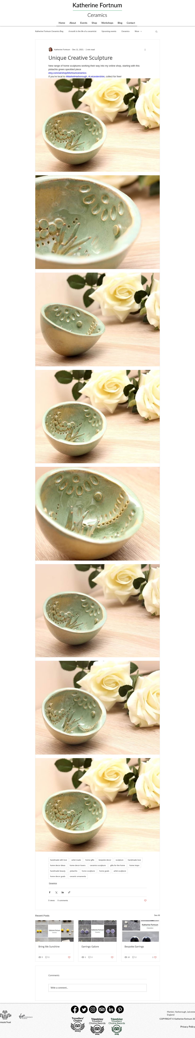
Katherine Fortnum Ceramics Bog (49, 31)
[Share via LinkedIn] (62, 892)
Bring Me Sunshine (49, 946)
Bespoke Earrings (134, 946)
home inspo (134, 865)
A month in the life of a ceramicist (82, 31)
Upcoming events (109, 31)
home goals (104, 871)
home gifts (89, 860)
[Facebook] (75, 1009)
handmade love (134, 860)
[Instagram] (93, 1009)
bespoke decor (105, 860)
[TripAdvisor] (102, 1009)
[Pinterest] (120, 1009)
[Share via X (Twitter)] (56, 892)
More (137, 31)
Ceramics (125, 31)
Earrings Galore (90, 946)
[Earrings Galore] (97, 931)
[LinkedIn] (111, 1009)
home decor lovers (77, 865)
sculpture (119, 860)
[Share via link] (69, 892)
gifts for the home (117, 865)
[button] (156, 31)
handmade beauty (57, 871)
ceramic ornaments (78, 876)
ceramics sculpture (98, 865)
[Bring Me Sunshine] (54, 931)
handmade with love (58, 860)
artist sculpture (120, 871)
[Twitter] (84, 1009)
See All (157, 915)
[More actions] (145, 49)
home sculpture (88, 871)
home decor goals (57, 876)
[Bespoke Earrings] (140, 931)
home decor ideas (57, 865)
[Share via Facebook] (49, 892)
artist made (76, 860)
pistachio (73, 871)
